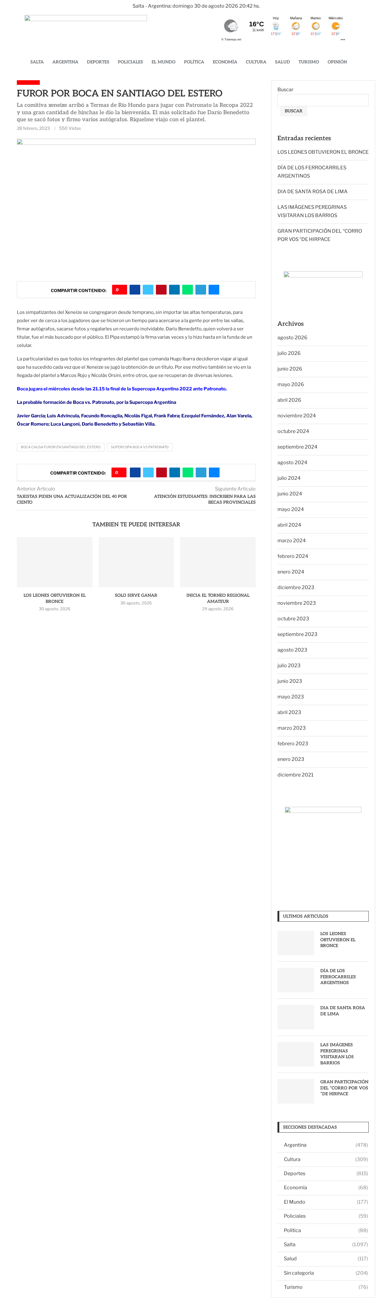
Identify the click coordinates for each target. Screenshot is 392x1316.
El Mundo (163, 62)
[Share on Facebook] (135, 290)
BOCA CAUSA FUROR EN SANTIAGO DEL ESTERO (60, 447)
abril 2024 (289, 525)
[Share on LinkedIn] (174, 290)
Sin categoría (326, 1273)
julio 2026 (289, 353)
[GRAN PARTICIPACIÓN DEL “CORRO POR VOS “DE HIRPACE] (295, 1091)
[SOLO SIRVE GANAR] (136, 562)
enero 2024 (290, 572)
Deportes (98, 62)
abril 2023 (289, 712)
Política (194, 62)
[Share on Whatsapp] (187, 290)
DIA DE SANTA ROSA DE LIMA (312, 191)
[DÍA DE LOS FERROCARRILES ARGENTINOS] (295, 980)
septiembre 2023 (297, 634)
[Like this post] (121, 290)
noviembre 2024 (296, 416)
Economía (225, 62)
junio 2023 (289, 681)
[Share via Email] (214, 290)
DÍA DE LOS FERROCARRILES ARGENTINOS (338, 976)
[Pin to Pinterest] (161, 290)
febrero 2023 (292, 743)
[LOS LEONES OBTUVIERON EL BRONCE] (54, 562)
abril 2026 (289, 400)
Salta (37, 62)
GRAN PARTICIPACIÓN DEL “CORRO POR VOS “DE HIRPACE (344, 1087)
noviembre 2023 (296, 603)
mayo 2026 (290, 384)
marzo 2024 (291, 540)
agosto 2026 (292, 337)
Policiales (130, 62)
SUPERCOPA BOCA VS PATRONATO (139, 447)
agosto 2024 (292, 462)
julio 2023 (288, 665)
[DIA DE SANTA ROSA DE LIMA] (295, 1017)
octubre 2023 (293, 619)
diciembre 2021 (295, 775)
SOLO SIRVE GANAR (136, 595)
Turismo (309, 62)
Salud (282, 62)
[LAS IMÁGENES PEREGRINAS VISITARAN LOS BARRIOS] (295, 1054)
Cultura (256, 62)
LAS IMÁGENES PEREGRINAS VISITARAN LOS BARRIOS (337, 1054)
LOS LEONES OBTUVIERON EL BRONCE (323, 152)
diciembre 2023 (295, 587)
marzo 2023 (291, 728)
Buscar (285, 89)
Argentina (65, 62)
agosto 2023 (292, 650)
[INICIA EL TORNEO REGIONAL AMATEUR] (218, 562)
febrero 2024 (292, 556)
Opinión (337, 62)
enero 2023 (290, 759)
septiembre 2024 (297, 447)
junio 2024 (289, 494)
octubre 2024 (293, 431)
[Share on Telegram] (200, 290)
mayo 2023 (290, 697)
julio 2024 (288, 478)
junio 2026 (289, 369)
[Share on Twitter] (148, 290)
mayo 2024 (290, 509)
